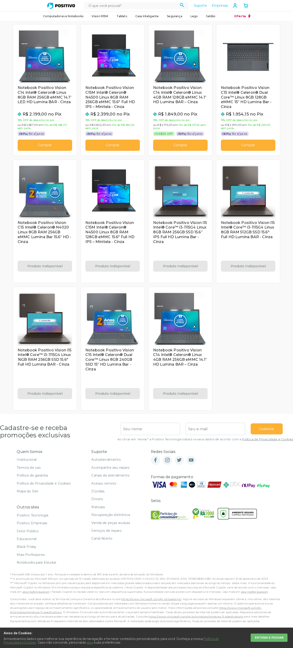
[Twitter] (179, 460)
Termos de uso (29, 468)
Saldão (210, 16)
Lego (194, 16)
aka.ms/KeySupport (35, 591)
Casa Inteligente (147, 16)
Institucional (27, 460)
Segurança (174, 16)
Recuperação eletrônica (110, 515)
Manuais (98, 507)
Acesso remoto (103, 483)
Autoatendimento (106, 460)
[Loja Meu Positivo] (61, 6)
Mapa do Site (27, 491)
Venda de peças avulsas (110, 523)
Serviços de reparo (106, 531)
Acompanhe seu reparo (110, 468)
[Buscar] (182, 5)
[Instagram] (167, 460)
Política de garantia (32, 475)
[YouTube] (191, 460)
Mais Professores (31, 555)
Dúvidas (97, 491)
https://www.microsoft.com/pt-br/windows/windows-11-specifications (196, 616)
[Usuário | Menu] (235, 5)
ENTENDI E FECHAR (269, 637)
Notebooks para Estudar (36, 562)
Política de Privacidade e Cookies (267, 439)
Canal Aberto (101, 538)
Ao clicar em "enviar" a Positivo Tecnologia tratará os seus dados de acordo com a (205, 439)
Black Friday (26, 547)
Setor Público (28, 531)
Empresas (220, 5)
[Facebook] (155, 460)
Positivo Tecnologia (32, 515)
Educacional (26, 539)
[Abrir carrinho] (246, 6)
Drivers (97, 499)
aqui (90, 642)
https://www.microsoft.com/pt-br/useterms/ (151, 599)
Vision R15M (100, 16)
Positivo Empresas (32, 523)
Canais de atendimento (110, 475)
